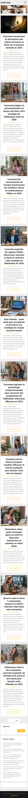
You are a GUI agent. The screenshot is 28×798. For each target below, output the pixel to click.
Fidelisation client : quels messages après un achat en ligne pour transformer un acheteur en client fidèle (14, 537)
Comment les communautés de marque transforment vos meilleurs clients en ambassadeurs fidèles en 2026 (12, 756)
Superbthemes (14, 795)
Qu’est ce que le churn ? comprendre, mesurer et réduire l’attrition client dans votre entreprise (14, 604)
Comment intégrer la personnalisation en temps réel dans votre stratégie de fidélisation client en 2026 (14, 750)
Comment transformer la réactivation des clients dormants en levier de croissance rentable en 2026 (14, 42)
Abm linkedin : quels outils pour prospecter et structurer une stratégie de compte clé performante (14, 325)
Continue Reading (14, 75)
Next (17, 720)
